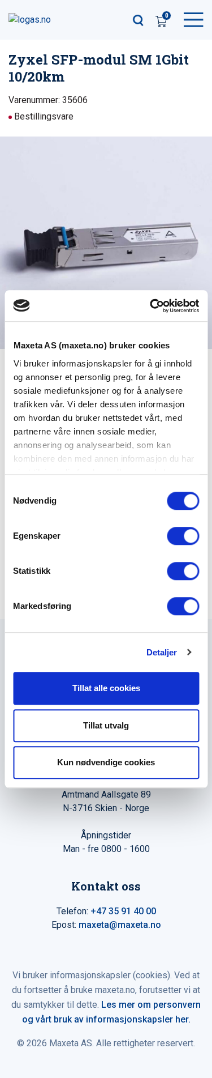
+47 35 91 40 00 (123, 911)
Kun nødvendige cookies (106, 762)
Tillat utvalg (106, 725)
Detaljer (162, 652)
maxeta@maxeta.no (120, 924)
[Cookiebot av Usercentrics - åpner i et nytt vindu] (151, 306)
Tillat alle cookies (106, 688)
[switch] (183, 536)
